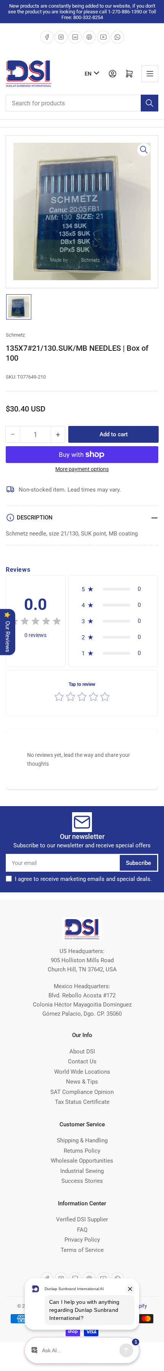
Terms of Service (82, 1250)
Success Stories (82, 1180)
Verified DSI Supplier (82, 1219)
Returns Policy (82, 1150)
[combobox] (82, 103)
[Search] (149, 103)
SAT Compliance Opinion (82, 1092)
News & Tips (82, 1081)
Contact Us (82, 1061)
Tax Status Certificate (82, 1101)
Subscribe (138, 863)
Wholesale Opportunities (82, 1160)
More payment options (82, 469)
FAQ (82, 1229)
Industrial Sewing (82, 1171)
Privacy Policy (82, 1239)
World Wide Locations (82, 1071)
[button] (113, 589)
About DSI (82, 1051)
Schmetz (15, 335)
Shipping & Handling (82, 1140)
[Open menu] (149, 73)
